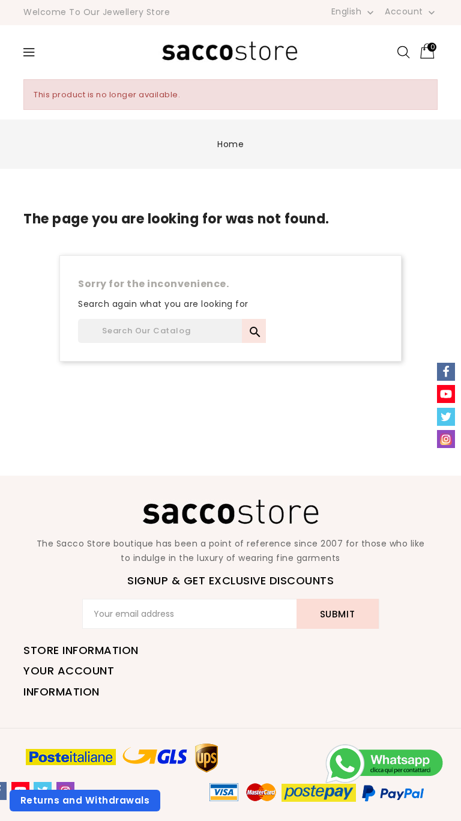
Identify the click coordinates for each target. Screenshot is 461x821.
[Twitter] (446, 417)
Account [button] (411, 12)
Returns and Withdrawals (85, 800)
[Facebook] (446, 372)
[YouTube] (446, 394)
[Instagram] (446, 439)
